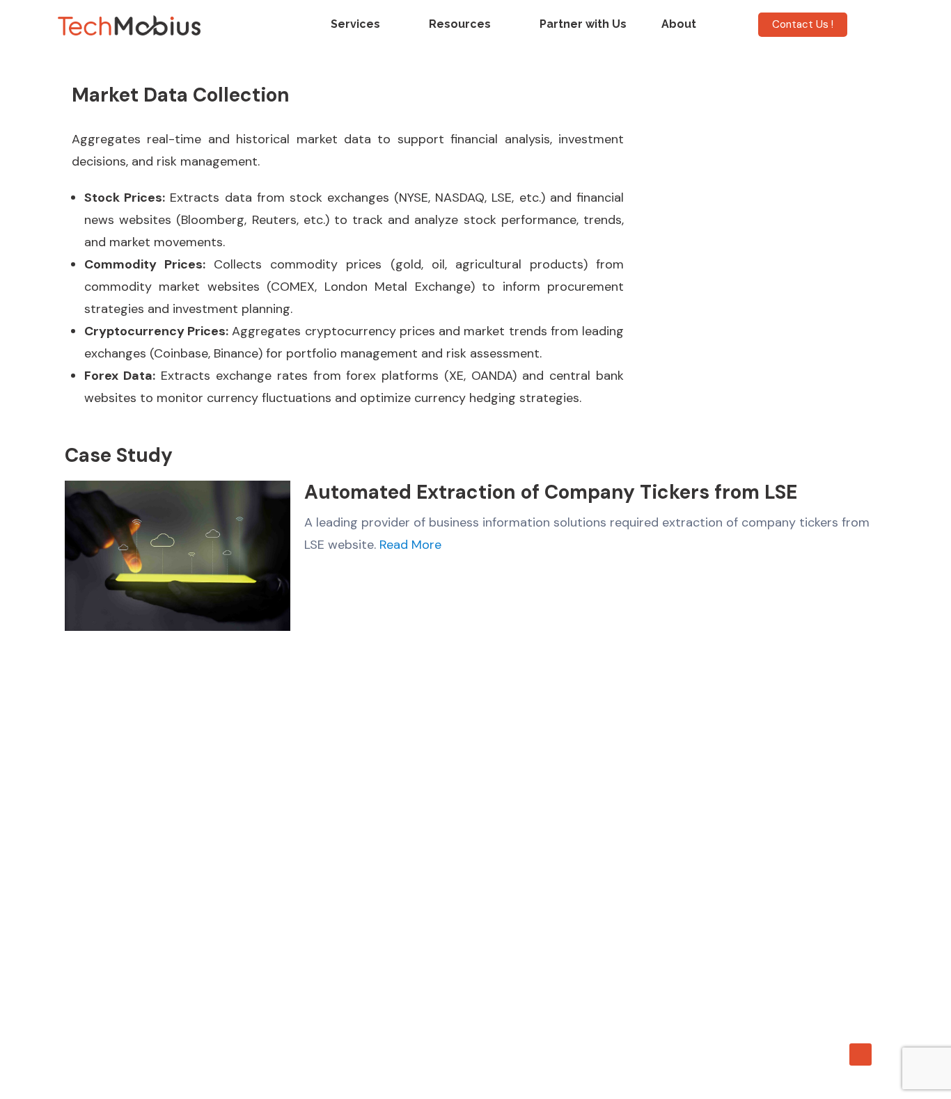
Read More (410, 544)
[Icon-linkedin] (860, 1054)
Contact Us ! (802, 24)
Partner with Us (583, 24)
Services (355, 24)
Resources (460, 24)
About (678, 24)
